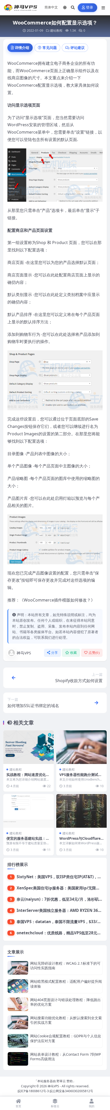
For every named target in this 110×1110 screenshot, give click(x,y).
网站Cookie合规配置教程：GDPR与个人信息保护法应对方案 (65, 1038)
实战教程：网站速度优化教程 (27, 777)
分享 (54, 653)
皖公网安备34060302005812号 (71, 1091)
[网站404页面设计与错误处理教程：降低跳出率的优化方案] (18, 1004)
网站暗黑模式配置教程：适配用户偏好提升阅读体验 (66, 983)
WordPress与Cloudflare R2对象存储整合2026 (80, 840)
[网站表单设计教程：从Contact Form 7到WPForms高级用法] (18, 1059)
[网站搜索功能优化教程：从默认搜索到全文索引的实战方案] (18, 1022)
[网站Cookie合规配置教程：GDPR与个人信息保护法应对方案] (18, 1040)
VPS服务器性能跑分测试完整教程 (80, 777)
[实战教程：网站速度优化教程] (28, 747)
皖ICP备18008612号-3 (33, 1091)
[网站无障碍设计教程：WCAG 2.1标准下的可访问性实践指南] (18, 968)
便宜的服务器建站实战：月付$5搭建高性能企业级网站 (28, 840)
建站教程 (56, 30)
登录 (89, 7)
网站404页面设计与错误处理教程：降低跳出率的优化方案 (65, 1002)
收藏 (73, 653)
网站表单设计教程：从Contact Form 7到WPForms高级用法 (65, 1056)
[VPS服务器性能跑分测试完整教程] (81, 747)
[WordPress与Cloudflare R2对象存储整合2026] (81, 810)
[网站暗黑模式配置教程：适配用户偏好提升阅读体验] (18, 986)
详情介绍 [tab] (22, 47)
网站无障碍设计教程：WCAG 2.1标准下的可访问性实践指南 (65, 965)
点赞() (94, 653)
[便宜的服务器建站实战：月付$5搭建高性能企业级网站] (28, 810)
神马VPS (24, 652)
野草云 (61, 1081)
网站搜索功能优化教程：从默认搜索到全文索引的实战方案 (66, 1020)
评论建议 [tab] (77, 47)
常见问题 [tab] (49, 47)
